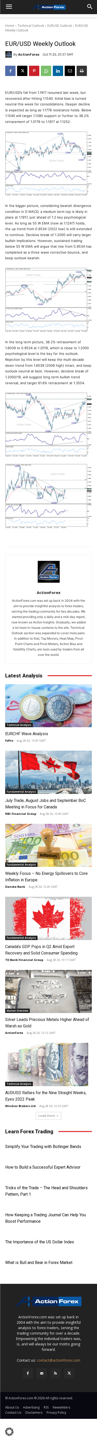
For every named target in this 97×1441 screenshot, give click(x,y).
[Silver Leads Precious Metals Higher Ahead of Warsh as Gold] (48, 991)
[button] (9, 1431)
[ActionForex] (9, 54)
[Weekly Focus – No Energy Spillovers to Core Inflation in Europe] (48, 845)
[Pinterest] (34, 71)
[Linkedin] (58, 71)
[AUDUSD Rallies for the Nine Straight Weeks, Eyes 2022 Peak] (48, 1064)
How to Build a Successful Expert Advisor (42, 1167)
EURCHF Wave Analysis (26, 733)
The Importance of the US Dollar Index (39, 1241)
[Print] (82, 71)
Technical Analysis (19, 725)
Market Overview (17, 1010)
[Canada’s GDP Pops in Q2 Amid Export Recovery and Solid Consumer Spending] (48, 918)
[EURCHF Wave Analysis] (48, 705)
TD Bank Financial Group (24, 960)
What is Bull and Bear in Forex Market (38, 1262)
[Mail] (41, 1373)
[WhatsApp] (46, 71)
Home (9, 25)
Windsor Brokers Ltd (20, 1106)
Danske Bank (15, 887)
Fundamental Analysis (21, 791)
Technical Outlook (31, 25)
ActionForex (28, 54)
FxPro (9, 740)
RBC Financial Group (20, 814)
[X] (22, 71)
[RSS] (55, 1373)
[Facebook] (10, 71)
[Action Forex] (48, 7)
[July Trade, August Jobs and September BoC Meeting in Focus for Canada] (48, 772)
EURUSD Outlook (59, 25)
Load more (47, 1115)
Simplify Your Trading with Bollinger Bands (43, 1146)
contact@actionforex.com (58, 1360)
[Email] (70, 71)
